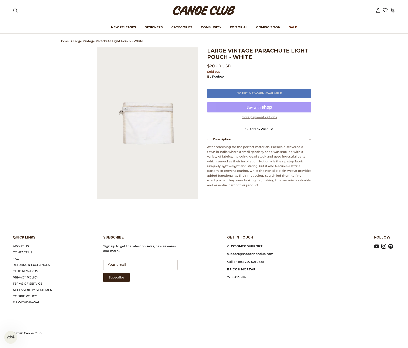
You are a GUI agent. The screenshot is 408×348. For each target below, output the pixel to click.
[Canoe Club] (204, 10)
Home (64, 41)
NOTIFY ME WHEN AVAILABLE (259, 93)
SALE (293, 27)
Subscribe (116, 277)
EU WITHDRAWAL (26, 302)
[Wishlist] (385, 10)
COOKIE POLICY (25, 296)
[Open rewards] (10, 337)
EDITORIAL (239, 27)
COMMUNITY (211, 27)
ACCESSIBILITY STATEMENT (33, 290)
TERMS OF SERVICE (27, 284)
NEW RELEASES (123, 27)
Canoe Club (33, 333)
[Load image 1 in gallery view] (147, 123)
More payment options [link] (259, 117)
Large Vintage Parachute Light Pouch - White (108, 41)
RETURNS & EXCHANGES (31, 265)
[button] (378, 10)
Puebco (218, 76)
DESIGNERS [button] (153, 27)
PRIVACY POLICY (25, 277)
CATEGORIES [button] (181, 27)
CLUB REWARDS (25, 271)
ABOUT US (21, 246)
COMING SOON (268, 27)
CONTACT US (23, 252)
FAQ (16, 259)
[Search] (15, 10)
